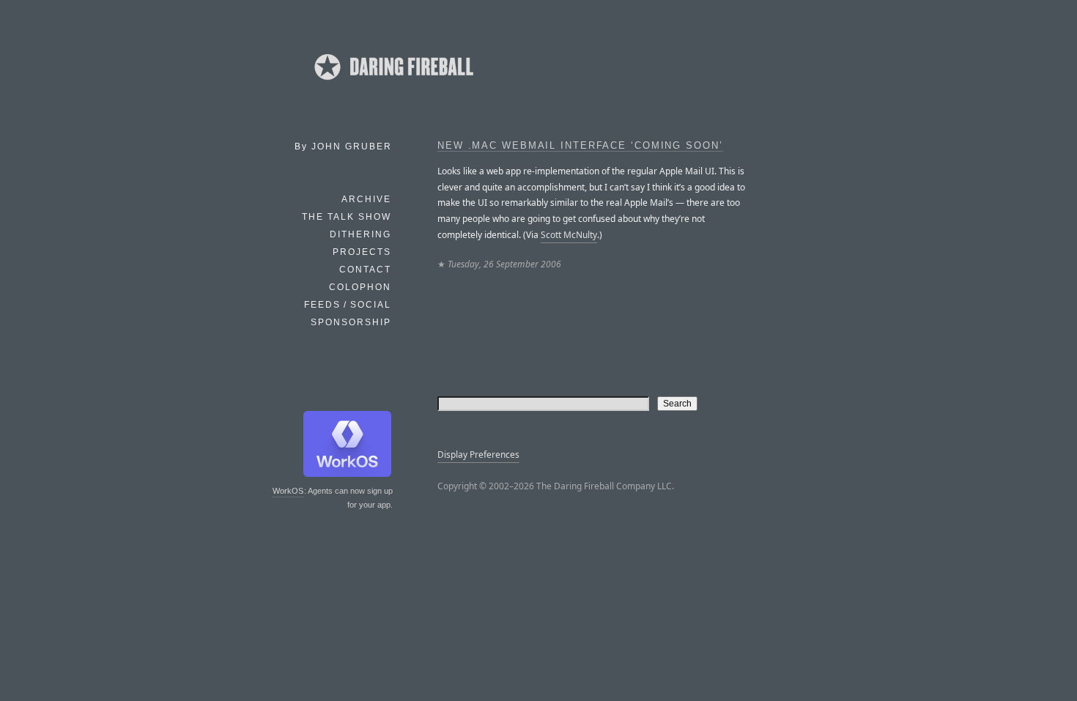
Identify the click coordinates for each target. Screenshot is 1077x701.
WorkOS (288, 490)
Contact (365, 269)
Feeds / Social (347, 305)
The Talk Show (346, 217)
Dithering (360, 234)
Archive (366, 199)
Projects (362, 252)
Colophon (360, 287)
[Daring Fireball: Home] (393, 84)
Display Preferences (478, 454)
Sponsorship (351, 322)
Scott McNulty (569, 235)
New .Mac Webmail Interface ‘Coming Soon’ (580, 146)
